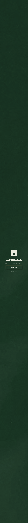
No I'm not (14, 271)
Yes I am (14, 267)
